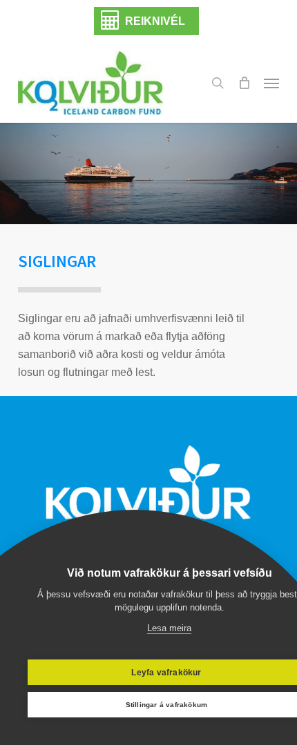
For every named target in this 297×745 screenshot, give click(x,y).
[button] (271, 83)
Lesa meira (169, 628)
